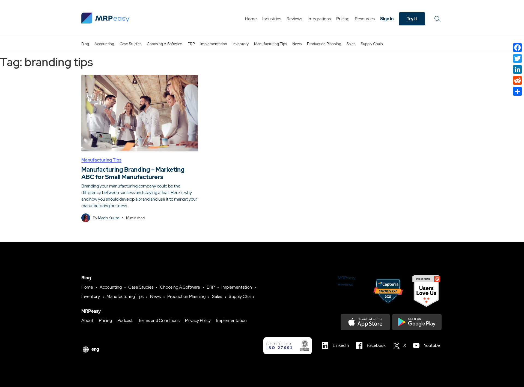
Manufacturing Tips (270, 43)
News (297, 43)
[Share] (517, 91)
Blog (85, 43)
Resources (365, 19)
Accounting (104, 43)
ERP (191, 43)
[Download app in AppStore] (365, 322)
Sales (351, 43)
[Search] (438, 18)
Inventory (241, 43)
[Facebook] (517, 47)
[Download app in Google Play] (417, 322)
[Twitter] (517, 58)
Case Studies (130, 43)
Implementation (213, 43)
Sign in (387, 19)
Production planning (324, 43)
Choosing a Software (164, 43)
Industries (271, 19)
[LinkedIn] (517, 69)
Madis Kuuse (108, 217)
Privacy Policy (198, 320)
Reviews (294, 19)
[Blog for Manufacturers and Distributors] (105, 18)
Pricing (342, 19)
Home (251, 19)
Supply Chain (372, 43)
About (87, 320)
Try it (412, 19)
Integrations (319, 19)
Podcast (125, 320)
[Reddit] (517, 80)
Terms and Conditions (159, 320)
